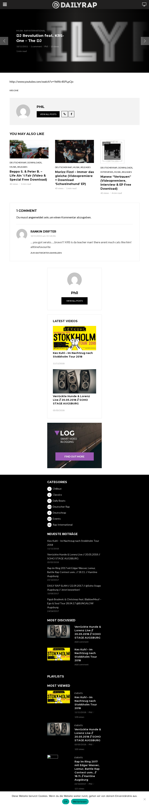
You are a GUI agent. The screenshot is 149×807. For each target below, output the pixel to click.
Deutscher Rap (18, 162)
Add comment (81, 641)
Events (78, 693)
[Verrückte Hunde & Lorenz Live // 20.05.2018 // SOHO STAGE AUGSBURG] (74, 381)
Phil (46, 46)
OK (65, 801)
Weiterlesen (80, 801)
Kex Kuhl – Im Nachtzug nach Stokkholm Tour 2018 (73, 354)
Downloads (34, 162)
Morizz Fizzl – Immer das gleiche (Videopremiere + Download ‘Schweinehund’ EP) (74, 178)
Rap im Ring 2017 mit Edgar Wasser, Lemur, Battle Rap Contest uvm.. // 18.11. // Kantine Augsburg (72, 572)
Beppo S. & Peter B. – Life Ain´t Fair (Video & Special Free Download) (28, 175)
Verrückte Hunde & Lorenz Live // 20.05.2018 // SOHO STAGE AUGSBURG (71, 400)
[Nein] (144, 799)
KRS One (14, 90)
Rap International (34, 30)
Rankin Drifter (43, 231)
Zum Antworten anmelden (46, 252)
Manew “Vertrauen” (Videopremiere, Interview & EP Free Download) (115, 182)
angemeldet (36, 217)
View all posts (48, 114)
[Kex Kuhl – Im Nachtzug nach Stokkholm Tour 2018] (74, 338)
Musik (19, 30)
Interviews (106, 172)
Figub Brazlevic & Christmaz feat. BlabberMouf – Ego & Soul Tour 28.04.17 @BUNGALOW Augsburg (74, 603)
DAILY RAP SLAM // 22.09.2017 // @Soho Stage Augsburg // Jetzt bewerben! (74, 587)
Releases (22, 167)
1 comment (36, 46)
